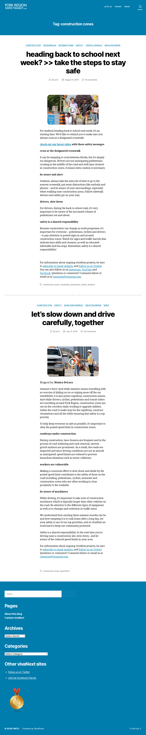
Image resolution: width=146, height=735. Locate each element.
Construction (33, 45)
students (91, 284)
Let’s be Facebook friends (22, 677)
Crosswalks (49, 45)
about (127, 6)
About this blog (13, 613)
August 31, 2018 (72, 80)
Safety (79, 45)
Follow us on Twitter (19, 672)
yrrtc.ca (108, 6)
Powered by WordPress (33, 728)
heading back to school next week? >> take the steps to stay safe (73, 62)
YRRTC (16, 728)
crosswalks (64, 284)
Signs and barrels (73, 305)
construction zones (51, 284)
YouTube (87, 269)
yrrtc (56, 80)
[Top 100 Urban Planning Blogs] (40, 700)
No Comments (91, 80)
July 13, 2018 (71, 331)
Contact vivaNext (14, 617)
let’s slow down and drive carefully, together (73, 318)
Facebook (45, 273)
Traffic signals (94, 45)
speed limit (64, 571)
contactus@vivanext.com (67, 276)
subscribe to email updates (58, 266)
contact (118, 6)
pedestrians (75, 284)
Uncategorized (112, 45)
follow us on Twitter (90, 266)
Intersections (66, 45)
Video (106, 305)
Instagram (75, 269)
